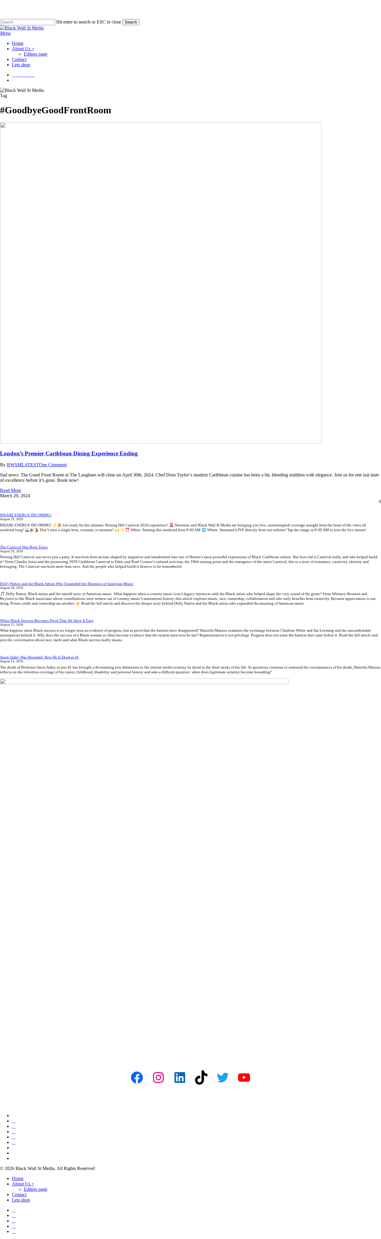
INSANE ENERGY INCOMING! (25, 515)
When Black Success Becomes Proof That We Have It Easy (47, 620)
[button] (5, 33)
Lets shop (21, 1199)
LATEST (30, 464)
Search (131, 22)
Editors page (35, 1189)
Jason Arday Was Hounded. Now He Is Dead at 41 (39, 657)
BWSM (14, 464)
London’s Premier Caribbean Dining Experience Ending (69, 453)
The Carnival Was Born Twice (24, 547)
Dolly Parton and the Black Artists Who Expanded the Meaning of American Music (66, 583)
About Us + (23, 1183)
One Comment (53, 464)
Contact (19, 1194)
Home (18, 1178)
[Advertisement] (178, 1013)
